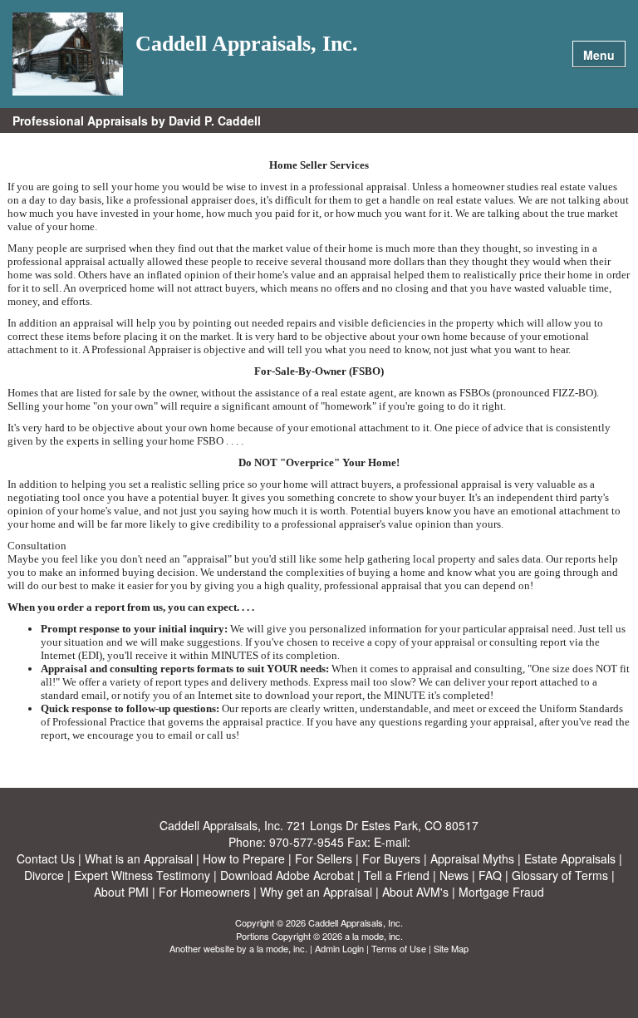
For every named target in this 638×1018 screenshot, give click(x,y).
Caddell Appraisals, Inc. (246, 44)
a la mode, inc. (278, 948)
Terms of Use (398, 948)
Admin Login (339, 948)
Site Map (451, 948)
